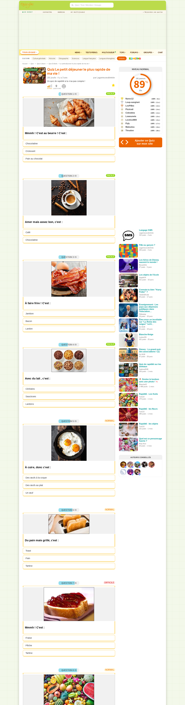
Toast (28, 550)
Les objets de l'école (149, 275)
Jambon (30, 313)
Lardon (29, 328)
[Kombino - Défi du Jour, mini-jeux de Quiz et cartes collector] (134, 58)
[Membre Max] (125, 467)
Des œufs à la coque (36, 477)
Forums (134, 52)
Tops (122, 52)
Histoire (52, 58)
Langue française (89, 58)
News (77, 52)
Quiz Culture (41, 64)
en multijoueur (77, 12)
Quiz (32, 64)
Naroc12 (129, 99)
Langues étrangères (107, 58)
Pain (28, 558)
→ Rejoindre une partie (152, 12)
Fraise (29, 638)
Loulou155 (143, 337)
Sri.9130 (142, 327)
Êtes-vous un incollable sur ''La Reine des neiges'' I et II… (150, 322)
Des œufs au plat (34, 485)
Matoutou (130, 127)
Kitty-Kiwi (142, 444)
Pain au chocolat (34, 158)
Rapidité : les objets (148, 424)
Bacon (29, 321)
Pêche (29, 645)
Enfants (122, 58)
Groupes (148, 52)
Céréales (30, 389)
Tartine (29, 566)
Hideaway (142, 314)
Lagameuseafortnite (106, 78)
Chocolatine (32, 143)
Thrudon (129, 130)
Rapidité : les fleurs (148, 409)
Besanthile (143, 265)
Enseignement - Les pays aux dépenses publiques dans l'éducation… (148, 307)
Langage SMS (146, 230)
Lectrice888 (131, 120)
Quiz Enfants (53, 64)
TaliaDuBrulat (144, 295)
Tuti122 (142, 397)
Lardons (30, 404)
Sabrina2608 (143, 369)
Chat (160, 52)
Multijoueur (108, 52)
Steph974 (142, 278)
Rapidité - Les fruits (148, 394)
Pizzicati (129, 109)
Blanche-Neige (146, 334)
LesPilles (129, 106)
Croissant (30, 151)
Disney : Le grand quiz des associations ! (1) (150, 350)
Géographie (63, 58)
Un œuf (29, 493)
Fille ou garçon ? (147, 245)
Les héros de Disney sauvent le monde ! (149, 261)
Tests (92, 52)
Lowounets (130, 116)
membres (61, 12)
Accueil (25, 64)
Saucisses (31, 396)
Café (28, 232)
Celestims (130, 113)
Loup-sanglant (132, 102)
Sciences (75, 58)
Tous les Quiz (28, 52)
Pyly (127, 123)
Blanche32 (143, 384)
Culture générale (39, 58)
